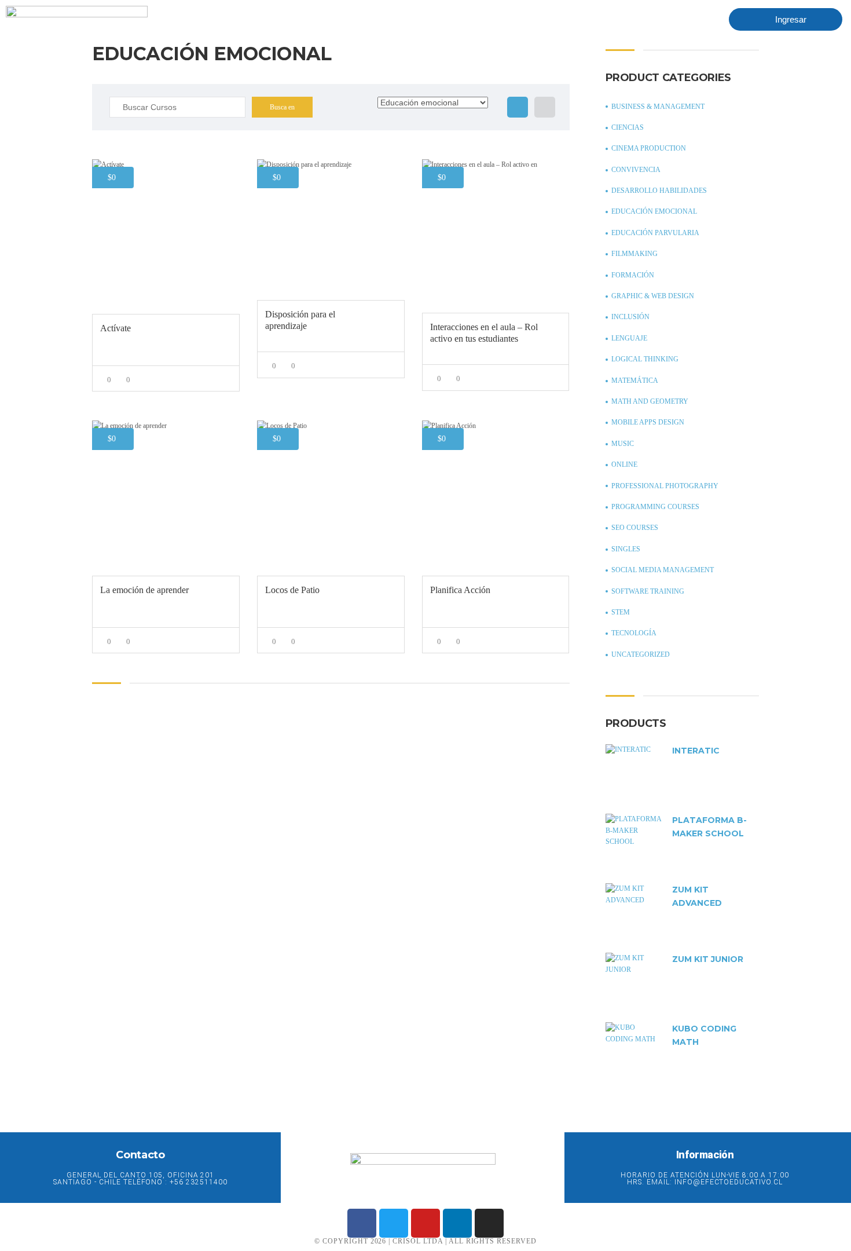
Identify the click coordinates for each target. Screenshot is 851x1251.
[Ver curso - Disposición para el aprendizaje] (331, 230)
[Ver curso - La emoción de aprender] (166, 497)
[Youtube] (425, 1223)
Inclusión (630, 317)
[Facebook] (361, 1223)
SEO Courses (634, 528)
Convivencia (636, 170)
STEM (620, 612)
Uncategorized (640, 654)
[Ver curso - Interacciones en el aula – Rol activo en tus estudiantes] (496, 236)
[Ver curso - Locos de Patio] (331, 497)
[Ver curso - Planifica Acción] (496, 497)
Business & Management (658, 107)
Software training (647, 591)
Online (624, 464)
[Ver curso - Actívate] (166, 236)
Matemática (634, 380)
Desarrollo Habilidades (659, 190)
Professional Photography (664, 486)
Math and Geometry (649, 401)
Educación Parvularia (655, 233)
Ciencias (627, 127)
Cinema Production (648, 148)
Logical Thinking (644, 359)
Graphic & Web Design (652, 296)
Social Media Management (662, 570)
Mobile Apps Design (647, 422)
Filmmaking (634, 254)
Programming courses (655, 507)
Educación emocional (654, 211)
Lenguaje (629, 338)
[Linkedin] (457, 1223)
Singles (625, 549)
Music (622, 444)
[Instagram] (489, 1223)
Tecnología (633, 633)
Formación (632, 275)
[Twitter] (393, 1223)
